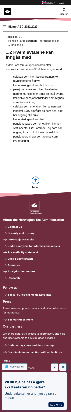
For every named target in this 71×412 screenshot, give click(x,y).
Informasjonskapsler (21, 239)
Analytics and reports (22, 271)
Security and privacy (21, 233)
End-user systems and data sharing (31, 345)
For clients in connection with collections (35, 352)
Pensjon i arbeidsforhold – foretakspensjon (33, 40)
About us (14, 264)
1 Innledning (15, 44)
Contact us (15, 226)
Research (14, 277)
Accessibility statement (23, 252)
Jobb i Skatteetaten (20, 258)
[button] (48, 2)
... (22, 36)
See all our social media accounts (29, 294)
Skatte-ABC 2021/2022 (22, 26)
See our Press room (20, 319)
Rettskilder (12, 36)
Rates (6, 360)
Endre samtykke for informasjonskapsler (34, 245)
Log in (61, 2)
